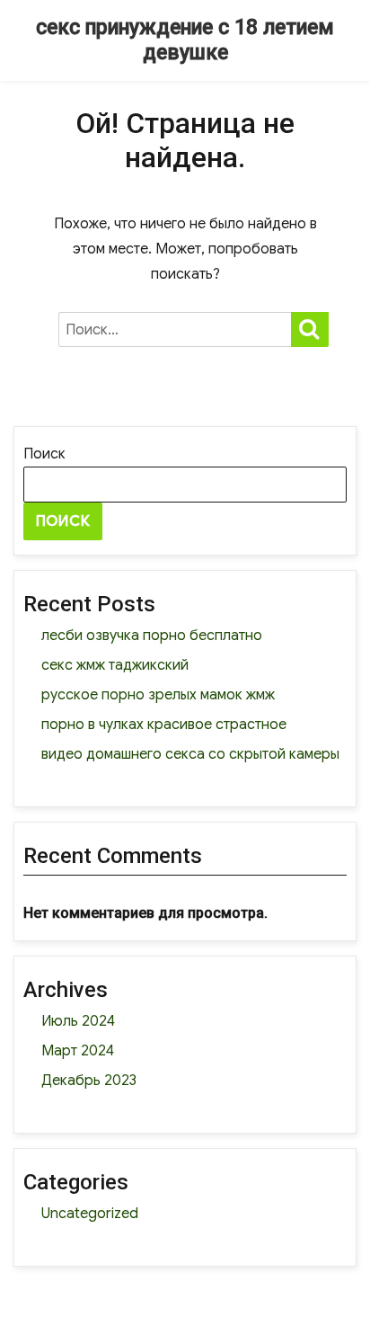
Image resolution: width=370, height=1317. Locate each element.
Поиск (44, 454)
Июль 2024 (78, 1021)
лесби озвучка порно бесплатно (151, 636)
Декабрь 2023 (89, 1081)
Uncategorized (89, 1214)
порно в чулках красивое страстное (163, 725)
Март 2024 (77, 1051)
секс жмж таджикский (115, 665)
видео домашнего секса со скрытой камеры (190, 754)
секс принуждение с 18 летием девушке (185, 40)
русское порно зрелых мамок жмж (158, 695)
